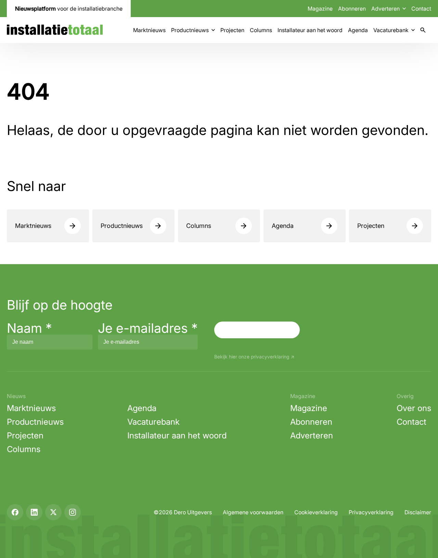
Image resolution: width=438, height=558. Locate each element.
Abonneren (352, 8)
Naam (29, 328)
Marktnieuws (149, 30)
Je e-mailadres (148, 328)
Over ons (414, 408)
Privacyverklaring (371, 512)
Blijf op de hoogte (60, 304)
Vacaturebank (391, 30)
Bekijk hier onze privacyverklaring (251, 356)
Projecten (232, 30)
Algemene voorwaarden (253, 512)
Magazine (320, 8)
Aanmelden (257, 329)
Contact (421, 8)
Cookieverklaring (316, 512)
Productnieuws (190, 30)
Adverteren (311, 435)
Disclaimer (417, 512)
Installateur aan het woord (310, 30)
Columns (261, 30)
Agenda (358, 30)
